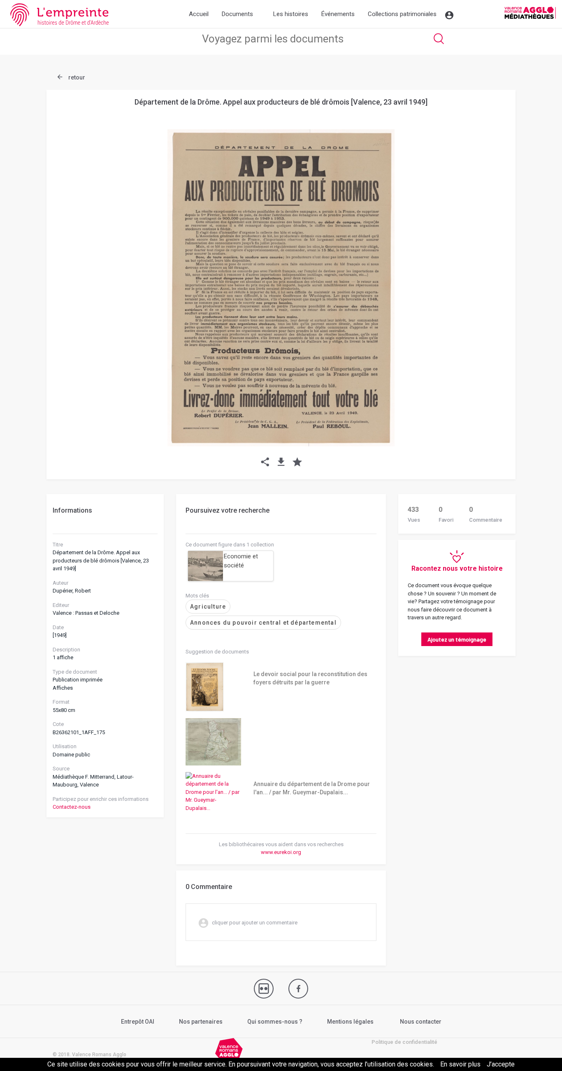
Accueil (199, 14)
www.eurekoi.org (281, 852)
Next (489, 268)
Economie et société (241, 561)
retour (76, 77)
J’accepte (501, 1064)
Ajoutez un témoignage (456, 639)
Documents (237, 14)
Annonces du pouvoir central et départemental (263, 622)
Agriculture (208, 606)
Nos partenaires (201, 1021)
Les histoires (290, 14)
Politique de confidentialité (404, 1042)
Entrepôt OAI (137, 1021)
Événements (338, 14)
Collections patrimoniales (402, 14)
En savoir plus (460, 1064)
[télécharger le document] (281, 463)
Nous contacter (420, 1021)
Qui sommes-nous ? (274, 1021)
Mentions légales (350, 1021)
